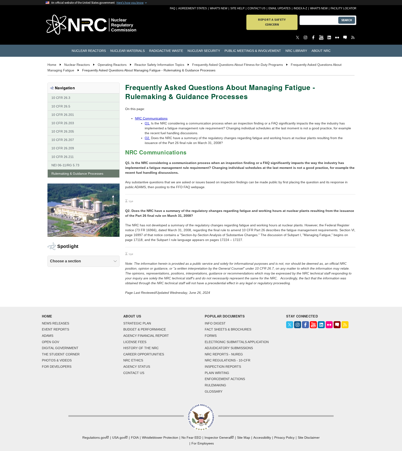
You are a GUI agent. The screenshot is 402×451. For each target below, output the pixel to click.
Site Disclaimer (309, 437)
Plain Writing (217, 373)
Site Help (237, 8)
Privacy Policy (284, 437)
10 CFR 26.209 (62, 148)
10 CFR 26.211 (62, 157)
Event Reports (55, 329)
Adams (47, 335)
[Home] (71, 25)
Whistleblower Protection (160, 437)
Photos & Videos (57, 360)
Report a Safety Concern (272, 22)
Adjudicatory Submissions (229, 348)
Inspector (217, 437)
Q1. (147, 123)
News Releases (55, 323)
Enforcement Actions (225, 379)
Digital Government (60, 348)
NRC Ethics (133, 360)
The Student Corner (61, 354)
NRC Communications (151, 118)
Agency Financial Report (146, 335)
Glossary (213, 391)
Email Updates (279, 8)
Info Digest (215, 323)
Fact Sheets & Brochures (228, 329)
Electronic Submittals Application (237, 342)
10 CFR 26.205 (62, 131)
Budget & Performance (144, 329)
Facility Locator (343, 8)
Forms (211, 335)
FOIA (135, 437)
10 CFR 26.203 (62, 123)
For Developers (56, 366)
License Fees (134, 342)
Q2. (147, 138)
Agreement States (192, 8)
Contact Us (256, 8)
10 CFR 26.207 (62, 140)
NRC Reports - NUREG (224, 354)
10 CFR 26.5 (60, 106)
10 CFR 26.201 (62, 115)
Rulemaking (215, 385)
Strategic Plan (137, 323)
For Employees (202, 443)
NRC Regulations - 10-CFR (227, 360)
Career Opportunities (143, 354)
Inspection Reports (223, 366)
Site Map (243, 437)
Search (346, 20)
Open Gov (50, 342)
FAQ (172, 8)
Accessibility (262, 437)
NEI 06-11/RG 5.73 (65, 165)
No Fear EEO (191, 437)
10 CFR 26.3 (60, 98)
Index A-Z (300, 8)
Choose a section (65, 261)
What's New (218, 8)
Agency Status (136, 366)
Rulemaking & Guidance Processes (77, 173)
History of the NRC (141, 348)
